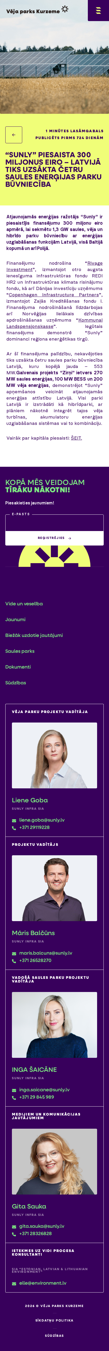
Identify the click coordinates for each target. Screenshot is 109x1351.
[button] (54, 522)
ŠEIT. (76, 438)
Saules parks (19, 651)
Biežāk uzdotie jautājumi (34, 635)
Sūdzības (15, 683)
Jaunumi (15, 620)
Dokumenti (18, 667)
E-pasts (21, 514)
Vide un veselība (24, 604)
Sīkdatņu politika (54, 1320)
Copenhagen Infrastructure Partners (54, 295)
